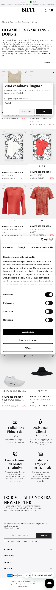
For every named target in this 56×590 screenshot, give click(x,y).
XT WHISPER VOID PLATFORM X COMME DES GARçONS (40, 118)
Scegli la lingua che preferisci (17, 99)
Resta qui (26, 111)
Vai (44, 111)
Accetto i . (22, 541)
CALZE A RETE (8, 175)
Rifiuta (28, 348)
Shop (4, 22)
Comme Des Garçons (12, 172)
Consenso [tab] (8, 247)
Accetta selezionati (28, 340)
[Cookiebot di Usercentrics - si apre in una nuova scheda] (41, 240)
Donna (18, 528)
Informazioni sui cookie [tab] (41, 247)
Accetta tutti (28, 332)
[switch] (49, 303)
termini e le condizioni (27, 541)
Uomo (9, 528)
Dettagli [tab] (21, 247)
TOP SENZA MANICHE (11, 116)
